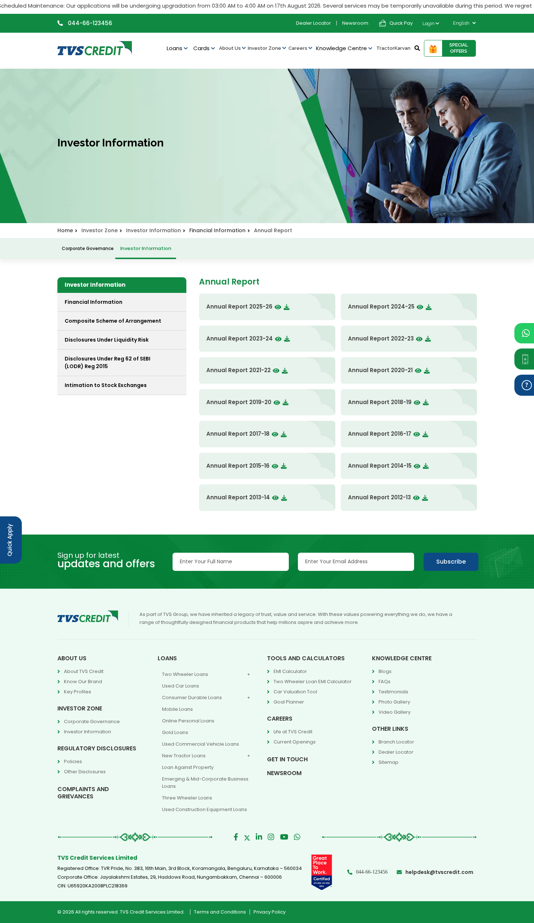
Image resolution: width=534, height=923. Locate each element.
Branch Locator (396, 741)
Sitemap (389, 762)
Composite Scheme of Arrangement (113, 321)
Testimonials (393, 691)
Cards (202, 48)
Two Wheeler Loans (185, 674)
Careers (298, 48)
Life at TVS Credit (293, 731)
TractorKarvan (393, 48)
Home (65, 230)
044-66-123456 (89, 23)
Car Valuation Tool (295, 691)
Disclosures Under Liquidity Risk (107, 339)
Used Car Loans (180, 685)
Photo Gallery (394, 701)
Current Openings (295, 741)
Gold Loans (175, 732)
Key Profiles (77, 691)
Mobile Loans (177, 709)
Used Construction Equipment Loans (204, 809)
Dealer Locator (313, 23)
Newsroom (355, 23)
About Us (230, 48)
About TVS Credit (84, 671)
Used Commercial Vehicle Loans (200, 744)
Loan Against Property (188, 767)
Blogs (385, 671)
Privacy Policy (270, 912)
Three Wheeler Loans (187, 797)
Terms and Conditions (220, 912)
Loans (175, 48)
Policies (73, 761)
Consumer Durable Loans (192, 697)
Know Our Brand (83, 681)
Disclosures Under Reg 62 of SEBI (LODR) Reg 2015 (107, 362)
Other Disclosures (85, 771)
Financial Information (217, 230)
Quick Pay (401, 23)
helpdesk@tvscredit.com (439, 872)
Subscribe (451, 561)
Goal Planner (289, 701)
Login (429, 23)
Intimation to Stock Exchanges (106, 385)
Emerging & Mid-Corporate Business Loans (205, 782)
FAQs (385, 681)
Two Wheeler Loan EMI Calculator (313, 681)
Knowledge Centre (342, 48)
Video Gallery (394, 712)
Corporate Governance (88, 248)
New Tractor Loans (184, 755)
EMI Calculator (290, 671)
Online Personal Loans (188, 720)
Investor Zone (265, 48)
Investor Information (145, 248)
